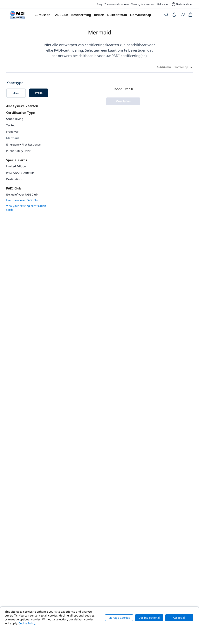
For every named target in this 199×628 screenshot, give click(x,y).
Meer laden (123, 101)
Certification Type (20, 113)
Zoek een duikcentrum (117, 4)
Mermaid (12, 138)
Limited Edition (16, 166)
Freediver (12, 131)
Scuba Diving (14, 119)
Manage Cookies (119, 617)
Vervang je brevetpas (142, 4)
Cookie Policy (26, 623)
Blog (99, 4)
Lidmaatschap (140, 15)
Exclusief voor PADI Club (22, 194)
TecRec (10, 125)
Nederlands (180, 4)
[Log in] (174, 15)
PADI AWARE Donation (20, 173)
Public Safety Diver (18, 151)
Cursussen (42, 15)
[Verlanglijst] (182, 15)
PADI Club (60, 15)
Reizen (99, 15)
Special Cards (16, 160)
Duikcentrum (117, 15)
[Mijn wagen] (190, 15)
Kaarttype (15, 82)
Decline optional (149, 617)
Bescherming (81, 15)
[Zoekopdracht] (166, 15)
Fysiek (38, 92)
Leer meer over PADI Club (22, 200)
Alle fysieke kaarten (22, 106)
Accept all (179, 617)
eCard (16, 93)
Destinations (14, 179)
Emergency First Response (23, 144)
